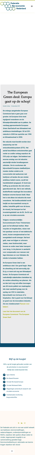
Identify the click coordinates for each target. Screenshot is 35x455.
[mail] (24, 423)
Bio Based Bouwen (12, 378)
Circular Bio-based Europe (14, 382)
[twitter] (18, 423)
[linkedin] (21, 423)
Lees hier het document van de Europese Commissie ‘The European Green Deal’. (16, 314)
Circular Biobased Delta (13, 385)
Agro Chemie (10, 375)
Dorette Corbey (6, 106)
